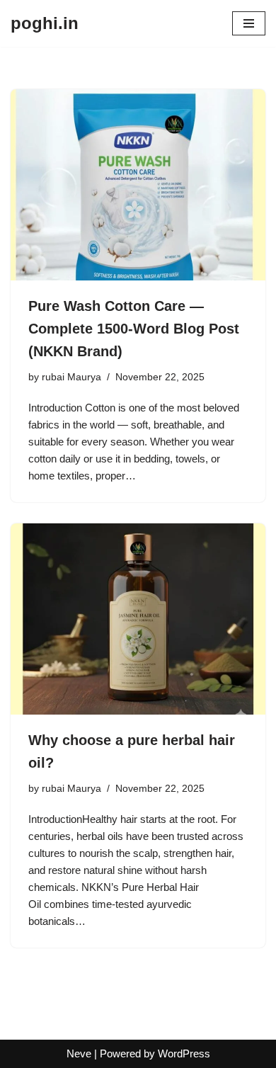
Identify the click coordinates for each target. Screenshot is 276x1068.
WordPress (184, 1053)
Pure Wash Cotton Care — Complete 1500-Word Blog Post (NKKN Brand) (133, 328)
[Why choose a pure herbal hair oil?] (138, 619)
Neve (79, 1053)
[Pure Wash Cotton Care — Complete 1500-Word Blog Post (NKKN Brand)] (138, 184)
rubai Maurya (71, 377)
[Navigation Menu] (248, 23)
